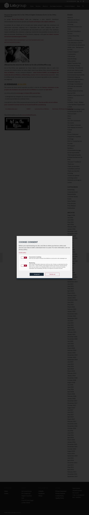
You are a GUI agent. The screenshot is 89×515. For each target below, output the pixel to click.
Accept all (36, 274)
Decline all (52, 274)
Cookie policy (22, 252)
